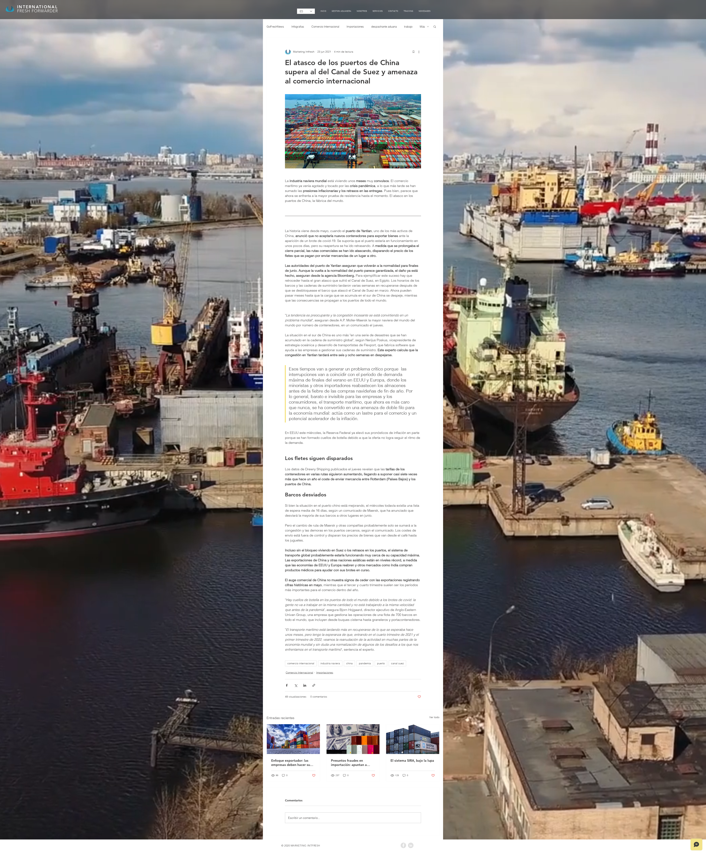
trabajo (408, 26)
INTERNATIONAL (37, 6)
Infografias (297, 26)
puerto (381, 663)
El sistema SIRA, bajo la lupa (412, 760)
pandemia (365, 663)
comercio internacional (300, 663)
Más (422, 26)
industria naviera (330, 663)
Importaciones (355, 26)
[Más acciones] (419, 51)
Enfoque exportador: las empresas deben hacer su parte (290, 762)
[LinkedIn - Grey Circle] (410, 845)
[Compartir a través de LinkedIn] (304, 685)
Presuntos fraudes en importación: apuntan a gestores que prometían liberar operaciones (349, 762)
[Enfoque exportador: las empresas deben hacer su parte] (293, 739)
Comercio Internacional (325, 26)
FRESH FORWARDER (37, 10)
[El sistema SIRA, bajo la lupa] (412, 739)
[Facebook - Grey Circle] (403, 845)
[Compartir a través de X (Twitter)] (295, 685)
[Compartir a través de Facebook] (286, 685)
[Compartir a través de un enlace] (313, 685)
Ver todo (434, 717)
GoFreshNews (275, 26)
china (349, 663)
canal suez (397, 663)
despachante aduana (384, 26)
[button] (434, 26)
